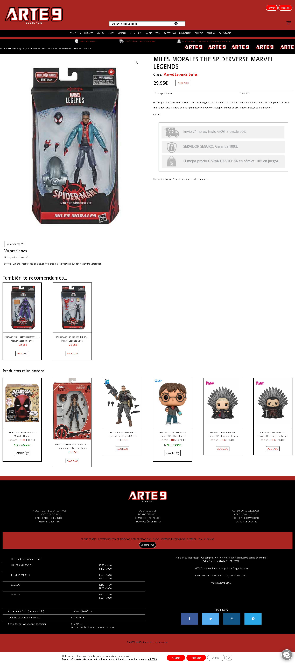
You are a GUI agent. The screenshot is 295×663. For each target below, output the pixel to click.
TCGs (158, 33)
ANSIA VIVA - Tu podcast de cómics (229, 575)
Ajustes (216, 657)
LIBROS (111, 33)
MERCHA (122, 33)
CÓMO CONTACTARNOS (147, 518)
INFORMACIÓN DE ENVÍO (148, 521)
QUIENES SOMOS (147, 511)
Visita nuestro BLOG (221, 582)
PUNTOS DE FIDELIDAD (49, 514)
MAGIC (148, 33)
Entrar (272, 7)
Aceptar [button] (176, 657)
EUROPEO (88, 33)
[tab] (15, 244)
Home (2, 48)
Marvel (189, 179)
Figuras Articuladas (31, 48)
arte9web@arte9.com (82, 611)
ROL (140, 33)
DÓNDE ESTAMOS (147, 514)
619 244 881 (77, 624)
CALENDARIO (225, 33)
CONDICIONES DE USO (245, 514)
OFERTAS (199, 33)
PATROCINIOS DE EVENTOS (49, 518)
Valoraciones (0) (15, 244)
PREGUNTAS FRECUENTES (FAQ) (49, 511)
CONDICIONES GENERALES (245, 511)
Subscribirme (147, 545)
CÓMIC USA (75, 33)
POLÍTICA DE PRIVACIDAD (246, 518)
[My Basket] (288, 23)
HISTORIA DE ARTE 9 (49, 521)
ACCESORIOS (170, 33)
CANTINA (211, 33)
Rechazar (196, 657)
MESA (132, 33)
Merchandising (14, 48)
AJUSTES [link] (152, 659)
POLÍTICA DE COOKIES (246, 521)
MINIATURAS (185, 33)
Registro (285, 7)
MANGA (100, 33)
